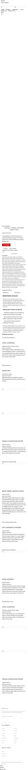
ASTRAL (3, 728)
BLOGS (3, 751)
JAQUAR (3, 740)
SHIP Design (16, 738)
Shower (8, 494)
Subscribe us (5, 4)
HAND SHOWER (8, 579)
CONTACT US (4, 755)
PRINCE (15, 728)
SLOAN (15, 740)
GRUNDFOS (4, 738)
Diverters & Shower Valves (12, 346)
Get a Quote (6, 244)
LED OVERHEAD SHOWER (11, 527)
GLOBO (3, 733)
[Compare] (3, 340)
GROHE (3, 735)
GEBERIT (3, 730)
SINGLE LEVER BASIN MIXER (12, 441)
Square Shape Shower (13, 497)
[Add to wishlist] (3, 359)
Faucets (8, 444)
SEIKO (15, 735)
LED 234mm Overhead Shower (9, 534)
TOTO (15, 742)
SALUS (15, 733)
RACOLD (15, 730)
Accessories (11, 250)
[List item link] (14, 717)
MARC (3, 742)
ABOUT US (4, 753)
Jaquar (16, 250)
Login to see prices (6, 233)
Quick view (3, 362)
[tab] (14, 253)
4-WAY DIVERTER (8, 343)
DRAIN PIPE (6, 371)
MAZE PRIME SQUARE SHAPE (13, 491)
